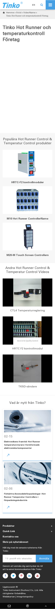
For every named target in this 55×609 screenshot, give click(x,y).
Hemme (10, 12)
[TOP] (46, 606)
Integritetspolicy (25, 596)
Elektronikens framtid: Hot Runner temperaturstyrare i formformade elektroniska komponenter (22, 444)
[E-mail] (9, 606)
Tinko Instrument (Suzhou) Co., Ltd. (21, 590)
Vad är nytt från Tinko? (27, 403)
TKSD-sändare (27, 386)
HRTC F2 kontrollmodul (27, 348)
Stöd (18, 12)
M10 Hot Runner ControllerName (27, 218)
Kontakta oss (10, 536)
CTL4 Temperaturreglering (27, 310)
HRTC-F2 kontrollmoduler (27, 182)
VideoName (29, 12)
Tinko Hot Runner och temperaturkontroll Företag (27, 16)
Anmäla (44, 558)
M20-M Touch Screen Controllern (28, 255)
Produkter (8, 525)
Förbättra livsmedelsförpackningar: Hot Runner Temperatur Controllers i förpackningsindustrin (25, 496)
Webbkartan (9, 596)
